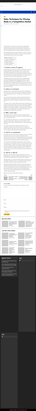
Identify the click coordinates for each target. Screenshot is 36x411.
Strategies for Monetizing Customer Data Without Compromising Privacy (5, 250)
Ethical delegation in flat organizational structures (21, 250)
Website (5, 207)
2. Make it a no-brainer (9, 60)
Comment (6, 186)
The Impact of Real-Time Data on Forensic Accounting (5, 243)
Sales (4, 16)
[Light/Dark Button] (32, 12)
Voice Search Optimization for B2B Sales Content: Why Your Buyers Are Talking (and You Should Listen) (21, 224)
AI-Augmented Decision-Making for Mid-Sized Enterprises (5, 236)
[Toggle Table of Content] (14, 58)
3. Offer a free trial (8, 61)
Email (5, 203)
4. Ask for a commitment (9, 63)
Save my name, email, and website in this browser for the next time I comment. (17, 211)
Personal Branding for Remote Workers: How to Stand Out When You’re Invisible (21, 236)
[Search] (34, 12)
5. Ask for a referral (8, 64)
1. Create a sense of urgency (10, 59)
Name (5, 199)
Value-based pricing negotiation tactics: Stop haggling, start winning (5, 224)
